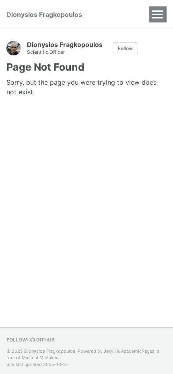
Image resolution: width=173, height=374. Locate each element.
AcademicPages (137, 351)
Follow (125, 48)
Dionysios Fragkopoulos (44, 14)
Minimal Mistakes (40, 357)
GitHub (45, 340)
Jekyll (110, 351)
